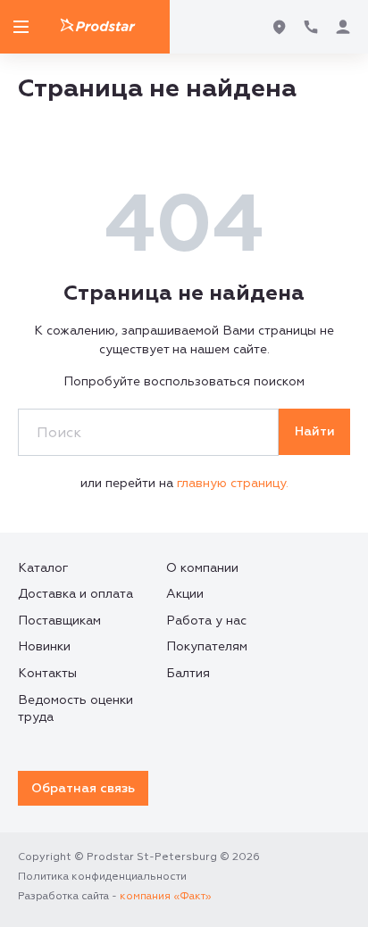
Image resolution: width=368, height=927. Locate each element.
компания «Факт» (166, 896)
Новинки (44, 646)
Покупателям (206, 646)
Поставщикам (59, 620)
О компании (202, 567)
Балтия (188, 673)
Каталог (43, 567)
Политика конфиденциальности (102, 876)
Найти (315, 431)
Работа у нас (206, 620)
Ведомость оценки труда (75, 708)
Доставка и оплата (75, 593)
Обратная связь (83, 788)
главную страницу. (233, 483)
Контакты (47, 673)
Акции (185, 593)
